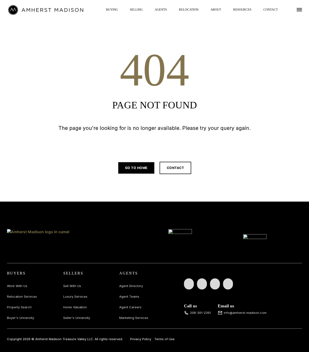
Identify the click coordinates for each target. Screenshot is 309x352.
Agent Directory (131, 286)
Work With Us (17, 286)
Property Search (19, 307)
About (216, 9)
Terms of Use (164, 339)
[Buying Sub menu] (121, 9)
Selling (136, 9)
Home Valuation (75, 307)
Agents (161, 9)
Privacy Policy (140, 339)
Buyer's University (20, 318)
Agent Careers (130, 307)
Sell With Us (72, 286)
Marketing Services (133, 318)
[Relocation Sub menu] (202, 9)
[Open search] (154, 143)
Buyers (16, 273)
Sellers (73, 273)
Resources (242, 9)
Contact (270, 9)
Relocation (188, 9)
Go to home (136, 168)
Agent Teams (129, 296)
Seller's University (76, 318)
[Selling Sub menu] (146, 9)
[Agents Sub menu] (170, 9)
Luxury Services (75, 296)
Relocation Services (22, 296)
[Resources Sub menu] (255, 9)
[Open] (299, 9)
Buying (112, 9)
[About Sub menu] (225, 9)
